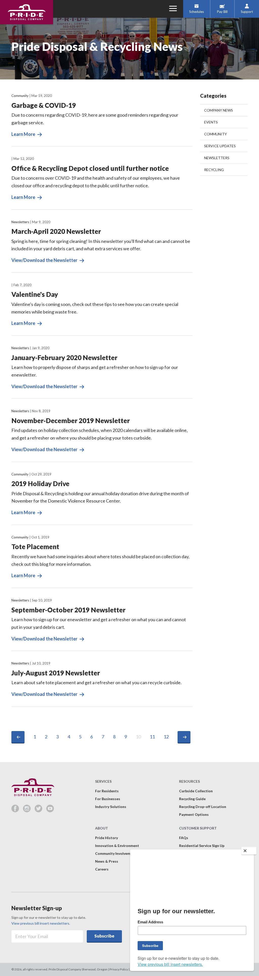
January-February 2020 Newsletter (64, 358)
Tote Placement (35, 547)
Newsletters (20, 222)
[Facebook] (17, 810)
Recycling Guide (192, 799)
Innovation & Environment (117, 845)
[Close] (248, 851)
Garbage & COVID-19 (43, 105)
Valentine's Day (34, 294)
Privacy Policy (119, 969)
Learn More (23, 134)
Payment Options (194, 814)
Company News (218, 110)
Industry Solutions (110, 806)
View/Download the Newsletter (44, 260)
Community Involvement (115, 853)
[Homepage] (26, 12)
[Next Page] (184, 737)
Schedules (196, 12)
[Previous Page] (18, 737)
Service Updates (220, 146)
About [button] (101, 828)
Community (20, 96)
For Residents (107, 791)
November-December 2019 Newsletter (70, 421)
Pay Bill (222, 12)
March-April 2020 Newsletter (56, 231)
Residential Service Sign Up (201, 845)
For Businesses (107, 799)
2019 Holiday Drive (40, 484)
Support (247, 12)
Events (211, 122)
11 (152, 736)
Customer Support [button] (198, 828)
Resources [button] (189, 781)
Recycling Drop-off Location (202, 806)
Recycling (214, 170)
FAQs (183, 838)
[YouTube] (50, 810)
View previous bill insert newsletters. (40, 923)
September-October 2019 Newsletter (68, 610)
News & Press (106, 861)
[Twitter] (40, 810)
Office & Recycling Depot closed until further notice (90, 168)
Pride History (106, 838)
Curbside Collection (196, 791)
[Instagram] (29, 810)
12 (166, 736)
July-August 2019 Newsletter (55, 673)
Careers (102, 869)
